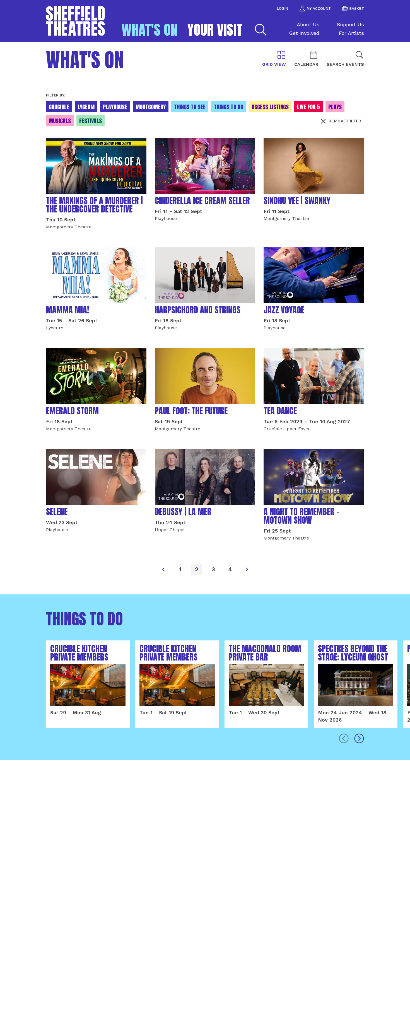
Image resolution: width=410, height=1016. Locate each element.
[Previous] (163, 569)
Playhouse (115, 107)
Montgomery (151, 107)
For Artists (351, 33)
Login (282, 8)
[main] (205, 529)
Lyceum (86, 107)
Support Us (350, 24)
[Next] (246, 569)
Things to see (190, 107)
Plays (335, 107)
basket (356, 8)
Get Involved (304, 33)
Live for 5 (308, 107)
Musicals (60, 121)
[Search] (260, 30)
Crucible (59, 107)
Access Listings (270, 107)
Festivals (90, 121)
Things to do (228, 107)
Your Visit (214, 30)
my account (319, 8)
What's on (150, 30)
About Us (308, 24)
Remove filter (345, 121)
